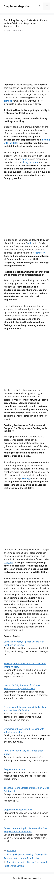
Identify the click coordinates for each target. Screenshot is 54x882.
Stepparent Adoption (14, 769)
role (30, 243)
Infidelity (11, 850)
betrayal (26, 159)
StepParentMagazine (17, 6)
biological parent (30, 162)
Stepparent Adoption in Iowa (18, 809)
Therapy (26, 478)
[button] (39, 6)
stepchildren (39, 252)
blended (8, 101)
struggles (8, 562)
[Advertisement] (27, 210)
